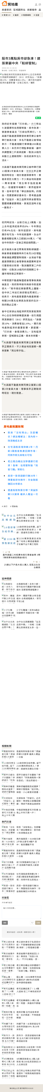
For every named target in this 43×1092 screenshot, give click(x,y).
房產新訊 (6, 9)
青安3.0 (7, 15)
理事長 (15, 506)
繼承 (17, 15)
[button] (39, 4)
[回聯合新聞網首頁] (4, 3)
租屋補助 (27, 15)
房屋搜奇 (32, 9)
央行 (5, 506)
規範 (4, 923)
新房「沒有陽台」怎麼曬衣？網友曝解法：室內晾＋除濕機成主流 (23, 436)
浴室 (37, 15)
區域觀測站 (19, 9)
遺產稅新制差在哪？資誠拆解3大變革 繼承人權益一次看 (23, 494)
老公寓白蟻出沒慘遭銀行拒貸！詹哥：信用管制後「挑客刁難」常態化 (23, 465)
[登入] (36, 4)
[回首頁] (10, 3)
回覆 (38, 923)
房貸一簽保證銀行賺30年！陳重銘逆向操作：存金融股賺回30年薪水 (23, 479)
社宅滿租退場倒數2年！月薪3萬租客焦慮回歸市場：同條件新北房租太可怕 (23, 451)
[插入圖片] (32, 923)
